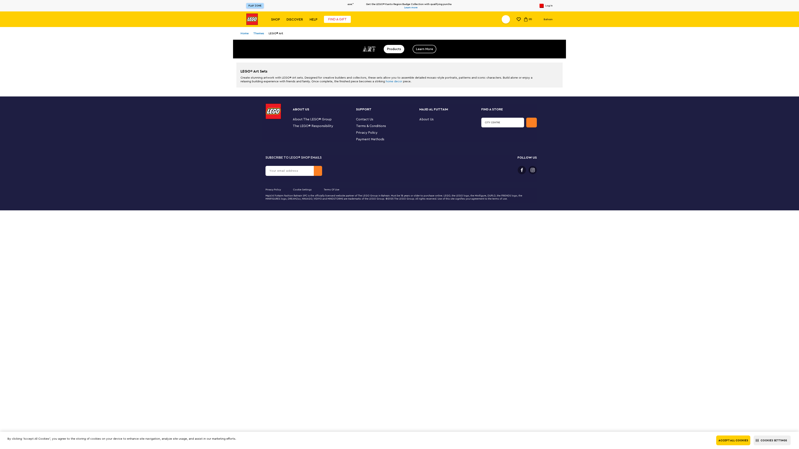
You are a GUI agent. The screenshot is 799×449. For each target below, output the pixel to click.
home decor (394, 81)
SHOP (275, 19)
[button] (772, 440)
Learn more (400, 7)
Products (394, 49)
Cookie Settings (302, 189)
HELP (313, 19)
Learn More (424, 49)
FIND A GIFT (337, 19)
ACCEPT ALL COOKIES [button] (733, 440)
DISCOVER (295, 19)
